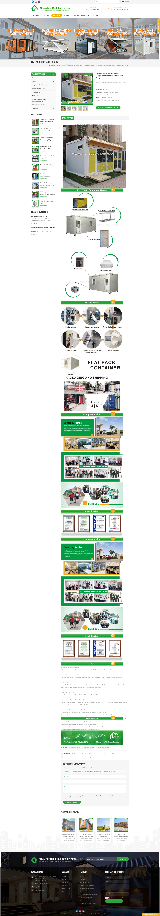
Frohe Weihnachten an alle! (39, 216)
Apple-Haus (35, 96)
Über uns (46, 15)
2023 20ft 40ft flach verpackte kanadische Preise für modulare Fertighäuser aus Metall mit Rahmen (47, 130)
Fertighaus (35, 81)
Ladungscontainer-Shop (103, 747)
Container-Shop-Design (76, 747)
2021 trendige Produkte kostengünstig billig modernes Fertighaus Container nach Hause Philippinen (46, 139)
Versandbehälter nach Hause (88, 895)
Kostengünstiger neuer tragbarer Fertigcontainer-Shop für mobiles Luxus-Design (94, 772)
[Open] (158, 26)
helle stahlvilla (36, 92)
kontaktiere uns (98, 15)
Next (128, 812)
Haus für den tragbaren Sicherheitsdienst (46, 175)
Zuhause (36, 15)
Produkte (56, 15)
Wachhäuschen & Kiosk (38, 89)
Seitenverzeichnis (66, 889)
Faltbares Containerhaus (87, 886)
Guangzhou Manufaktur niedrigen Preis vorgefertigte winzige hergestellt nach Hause (121, 835)
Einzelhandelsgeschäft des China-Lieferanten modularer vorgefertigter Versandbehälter (93, 754)
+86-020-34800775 (96, 9)
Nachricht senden (72, 802)
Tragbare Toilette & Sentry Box (40, 85)
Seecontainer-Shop (89, 747)
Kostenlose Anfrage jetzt (150, 914)
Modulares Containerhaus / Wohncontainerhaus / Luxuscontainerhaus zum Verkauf (103, 835)
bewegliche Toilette (85, 883)
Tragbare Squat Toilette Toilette (46, 202)
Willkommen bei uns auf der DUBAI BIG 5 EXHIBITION (43, 228)
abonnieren (122, 859)
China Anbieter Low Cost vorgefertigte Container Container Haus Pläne (47, 157)
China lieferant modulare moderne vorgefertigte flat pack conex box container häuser (92, 757)
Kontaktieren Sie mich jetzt (107, 108)
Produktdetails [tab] (67, 118)
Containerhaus (36, 78)
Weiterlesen (43, 124)
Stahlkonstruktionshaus (38, 105)
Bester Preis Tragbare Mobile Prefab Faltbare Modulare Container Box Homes (46, 148)
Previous (124, 812)
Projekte (67, 15)
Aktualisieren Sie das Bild (117, 898)
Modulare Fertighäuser (86, 898)
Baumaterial (35, 108)
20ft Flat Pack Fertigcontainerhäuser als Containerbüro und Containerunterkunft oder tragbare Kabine (86, 835)
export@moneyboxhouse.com (120, 9)
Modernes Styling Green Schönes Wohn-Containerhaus (68, 835)
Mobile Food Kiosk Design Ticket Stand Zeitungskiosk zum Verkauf (47, 166)
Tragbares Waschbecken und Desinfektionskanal (40, 100)
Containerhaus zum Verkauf (88, 904)
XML (63, 892)
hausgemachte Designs (87, 889)
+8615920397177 (40, 890)
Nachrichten (65, 883)
